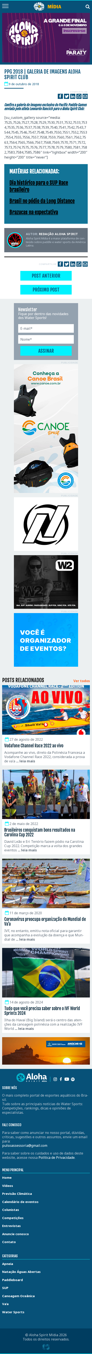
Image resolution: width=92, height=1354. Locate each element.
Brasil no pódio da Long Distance (42, 201)
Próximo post (46, 290)
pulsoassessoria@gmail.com (24, 1145)
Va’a (5, 1304)
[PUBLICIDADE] (46, 428)
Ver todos (81, 681)
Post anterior (46, 276)
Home (7, 1177)
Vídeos (7, 1185)
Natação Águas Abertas (21, 1271)
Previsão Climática (17, 1193)
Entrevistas (11, 1226)
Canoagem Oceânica (18, 1296)
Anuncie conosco (15, 1234)
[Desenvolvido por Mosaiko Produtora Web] (46, 1346)
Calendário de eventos (20, 1202)
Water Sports (13, 1312)
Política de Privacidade (57, 1157)
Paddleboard (12, 1280)
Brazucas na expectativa (33, 212)
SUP (5, 1288)
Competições (13, 1218)
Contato (9, 1242)
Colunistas (10, 1209)
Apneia (7, 1264)
